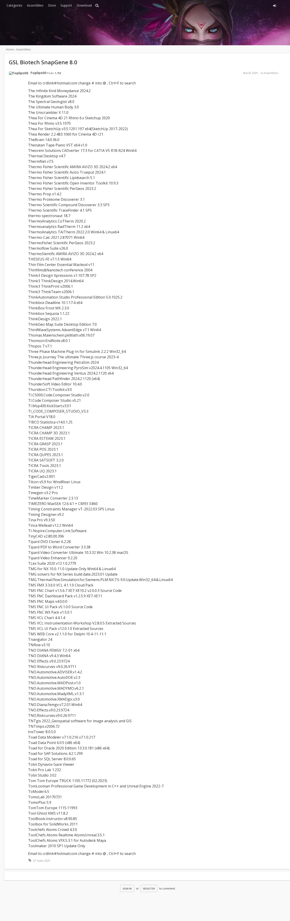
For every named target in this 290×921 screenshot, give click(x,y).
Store (52, 5)
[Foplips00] (18, 73)
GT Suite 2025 (41, 861)
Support (66, 5)
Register (149, 888)
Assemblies (35, 5)
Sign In (127, 888)
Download (84, 5)
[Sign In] (235, 5)
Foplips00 (38, 72)
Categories (14, 5)
